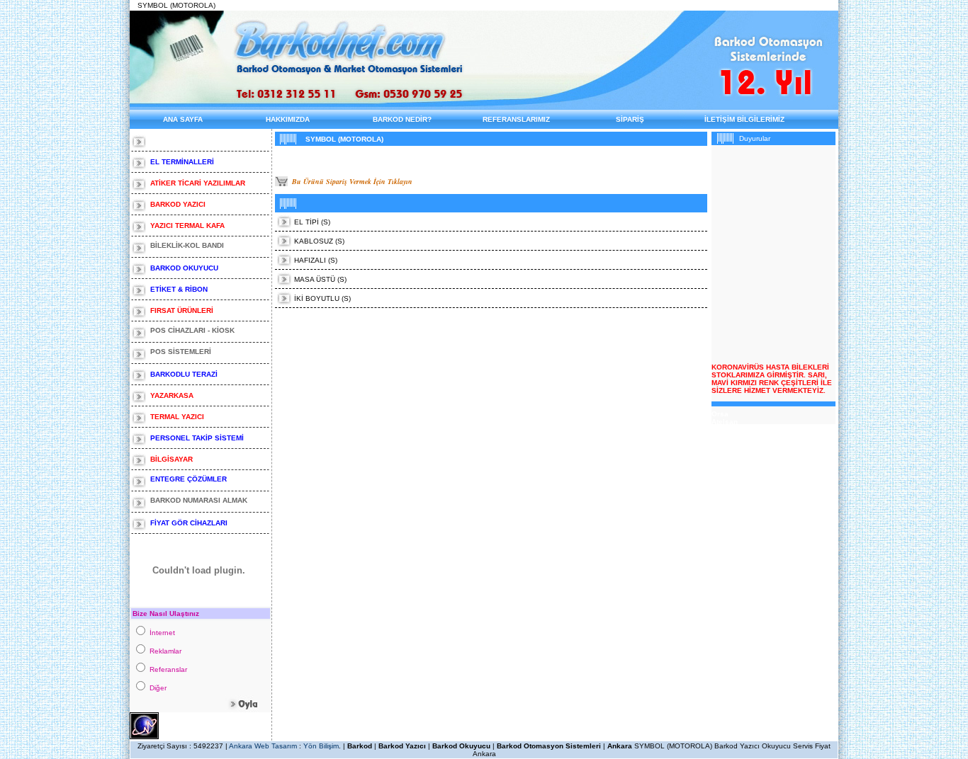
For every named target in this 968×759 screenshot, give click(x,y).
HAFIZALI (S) (315, 260)
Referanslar (169, 669)
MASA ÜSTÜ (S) (320, 279)
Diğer (159, 688)
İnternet (163, 633)
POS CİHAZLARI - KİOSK (193, 330)
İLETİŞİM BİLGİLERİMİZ (744, 119)
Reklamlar (167, 651)
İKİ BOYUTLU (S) (322, 298)
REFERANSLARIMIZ (516, 119)
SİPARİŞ (630, 119)
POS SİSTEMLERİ (181, 351)
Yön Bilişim (321, 746)
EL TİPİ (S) (312, 222)
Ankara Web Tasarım (263, 746)
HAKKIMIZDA (288, 119)
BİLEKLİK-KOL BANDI (187, 245)
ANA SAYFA (183, 119)
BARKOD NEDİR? (402, 119)
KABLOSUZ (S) (319, 241)
